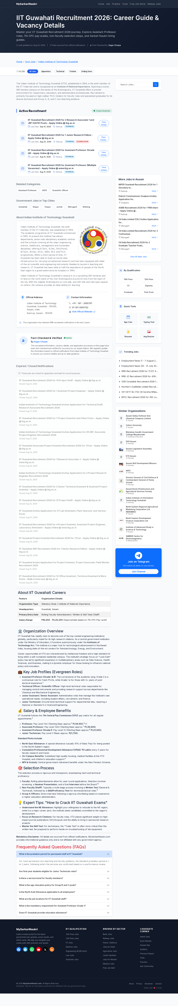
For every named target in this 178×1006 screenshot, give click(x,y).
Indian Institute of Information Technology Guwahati (139, 499)
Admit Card (145, 937)
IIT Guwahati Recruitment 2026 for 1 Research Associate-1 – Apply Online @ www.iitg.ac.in (59, 461)
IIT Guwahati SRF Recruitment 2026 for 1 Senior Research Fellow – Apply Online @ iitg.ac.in (62, 550)
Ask (108, 4)
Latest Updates (109, 955)
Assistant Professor (28, 190)
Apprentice (46, 71)
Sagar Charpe (41, 341)
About (131, 984)
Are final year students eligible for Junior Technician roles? (48, 871)
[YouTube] (38, 949)
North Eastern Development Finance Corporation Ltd (138, 519)
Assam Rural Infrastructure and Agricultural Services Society (140, 490)
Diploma (149, 286)
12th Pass (149, 279)
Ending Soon (87, 71)
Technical (60, 71)
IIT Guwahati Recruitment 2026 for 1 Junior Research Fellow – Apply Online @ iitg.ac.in (60, 136)
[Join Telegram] (25, 949)
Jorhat (59, 207)
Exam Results (145, 941)
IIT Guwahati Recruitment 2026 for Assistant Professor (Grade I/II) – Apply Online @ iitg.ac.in (61, 151)
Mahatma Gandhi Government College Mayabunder (139, 433)
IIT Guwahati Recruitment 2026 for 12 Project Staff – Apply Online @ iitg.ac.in (59, 500)
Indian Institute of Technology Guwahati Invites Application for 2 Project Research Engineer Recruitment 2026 (62, 474)
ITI (128, 286)
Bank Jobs (107, 934)
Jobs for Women (110, 959)
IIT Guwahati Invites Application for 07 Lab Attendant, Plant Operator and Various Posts (62, 512)
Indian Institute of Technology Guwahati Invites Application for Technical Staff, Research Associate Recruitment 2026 (61, 406)
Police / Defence (110, 942)
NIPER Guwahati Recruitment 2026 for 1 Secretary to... (138, 186)
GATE (44, 190)
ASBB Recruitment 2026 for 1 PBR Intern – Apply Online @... (138, 209)
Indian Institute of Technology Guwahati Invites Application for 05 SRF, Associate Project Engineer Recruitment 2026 (62, 433)
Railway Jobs (154, 4)
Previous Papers (147, 953)
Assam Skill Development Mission (141, 463)
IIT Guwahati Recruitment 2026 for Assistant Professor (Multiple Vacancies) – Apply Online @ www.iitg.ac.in (62, 167)
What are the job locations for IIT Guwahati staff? (43, 899)
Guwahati (23, 207)
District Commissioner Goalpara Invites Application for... (137, 198)
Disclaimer (149, 984)
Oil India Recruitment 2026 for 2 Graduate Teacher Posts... (134, 244)
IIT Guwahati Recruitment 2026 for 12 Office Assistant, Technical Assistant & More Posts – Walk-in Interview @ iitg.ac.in (62, 578)
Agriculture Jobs (110, 951)
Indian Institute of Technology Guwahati (58, 61)
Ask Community (146, 966)
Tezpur (47, 207)
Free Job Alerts (137, 4)
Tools (125, 4)
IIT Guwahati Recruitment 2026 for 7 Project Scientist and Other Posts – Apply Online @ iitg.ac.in (64, 420)
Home (101, 4)
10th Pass (128, 279)
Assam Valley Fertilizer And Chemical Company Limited (138, 417)
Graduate (128, 292)
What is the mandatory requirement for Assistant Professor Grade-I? (52, 905)
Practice (116, 4)
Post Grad (148, 292)
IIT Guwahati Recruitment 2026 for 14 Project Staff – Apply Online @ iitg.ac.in (60, 380)
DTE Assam (131, 456)
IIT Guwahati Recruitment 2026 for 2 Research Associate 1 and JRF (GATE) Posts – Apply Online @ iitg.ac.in (61, 121)
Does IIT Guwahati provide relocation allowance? (43, 912)
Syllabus (143, 949)
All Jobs (32, 71)
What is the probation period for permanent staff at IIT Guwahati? (50, 854)
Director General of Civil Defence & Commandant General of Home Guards (142, 479)
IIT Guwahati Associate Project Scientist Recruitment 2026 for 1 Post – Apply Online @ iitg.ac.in (63, 447)
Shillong (86, 207)
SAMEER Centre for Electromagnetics (134, 537)
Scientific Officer (60, 190)
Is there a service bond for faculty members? (41, 878)
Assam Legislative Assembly (139, 449)
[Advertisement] (138, 132)
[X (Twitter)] (45, 949)
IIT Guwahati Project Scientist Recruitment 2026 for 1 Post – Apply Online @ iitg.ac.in (64, 538)
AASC (128, 470)
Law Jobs (70, 955)
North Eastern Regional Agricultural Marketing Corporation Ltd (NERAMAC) (142, 509)
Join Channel (138, 571)
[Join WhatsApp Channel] (32, 949)
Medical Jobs (108, 964)
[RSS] (52, 949)
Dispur (36, 207)
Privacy (139, 984)
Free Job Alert (109, 968)
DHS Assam (131, 441)
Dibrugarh (72, 207)
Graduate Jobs (72, 959)
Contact (158, 984)
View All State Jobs (138, 257)
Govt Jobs (30, 61)
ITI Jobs (69, 942)
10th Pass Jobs (72, 934)
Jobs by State (109, 947)
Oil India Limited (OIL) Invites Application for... (138, 221)
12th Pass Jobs (72, 938)
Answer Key (145, 945)
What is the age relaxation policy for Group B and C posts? (47, 885)
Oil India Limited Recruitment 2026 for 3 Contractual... (138, 232)
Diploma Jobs (71, 947)
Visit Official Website (82, 311)
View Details (104, 123)
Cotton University (134, 425)
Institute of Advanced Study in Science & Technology (140, 528)
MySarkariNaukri (26, 3)
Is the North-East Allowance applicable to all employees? (47, 892)
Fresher (73, 71)
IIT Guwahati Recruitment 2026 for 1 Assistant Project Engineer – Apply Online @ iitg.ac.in (61, 392)
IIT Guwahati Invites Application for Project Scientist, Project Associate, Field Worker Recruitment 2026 (64, 564)
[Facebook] (18, 949)
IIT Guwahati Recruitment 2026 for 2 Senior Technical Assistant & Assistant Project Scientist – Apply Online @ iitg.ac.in (63, 488)
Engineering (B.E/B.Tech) (76, 951)
